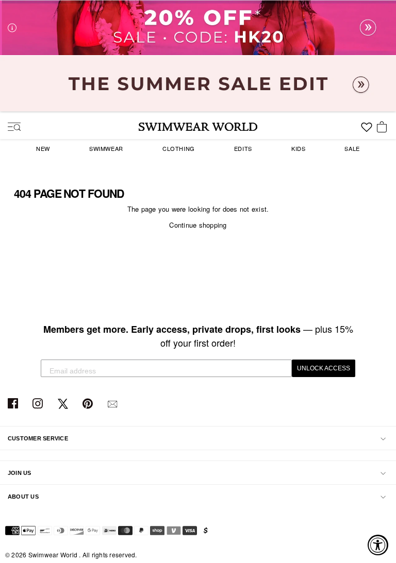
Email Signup (113, 404)
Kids (298, 148)
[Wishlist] (366, 130)
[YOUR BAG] (383, 128)
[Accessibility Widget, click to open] (378, 545)
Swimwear (106, 148)
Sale (351, 148)
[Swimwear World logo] (198, 127)
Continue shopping (197, 225)
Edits (243, 148)
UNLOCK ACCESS (323, 368)
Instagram (38, 404)
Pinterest (88, 404)
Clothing (178, 148)
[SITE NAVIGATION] (10, 128)
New (43, 148)
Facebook (14, 404)
